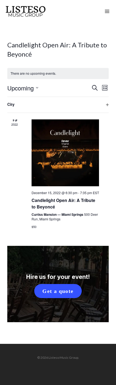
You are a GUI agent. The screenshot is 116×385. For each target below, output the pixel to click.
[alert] (57, 73)
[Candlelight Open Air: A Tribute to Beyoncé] (65, 152)
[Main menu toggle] (107, 11)
